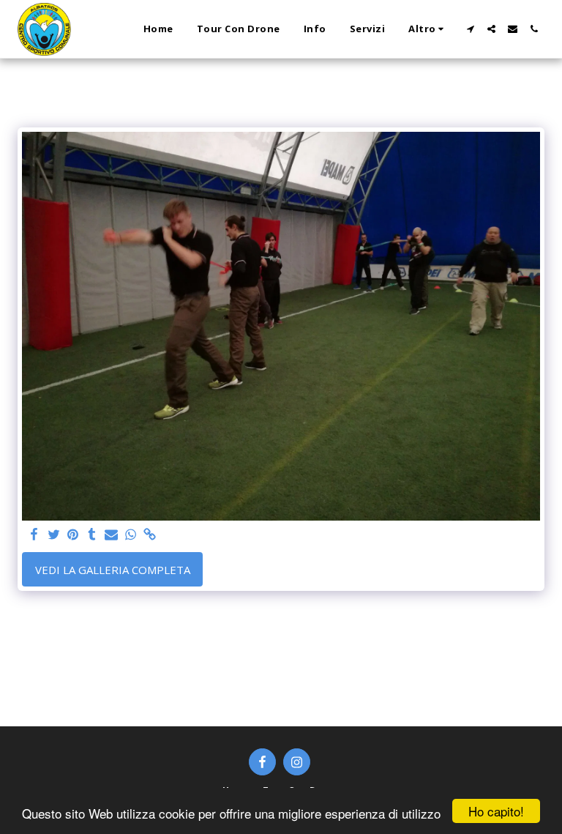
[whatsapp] (131, 535)
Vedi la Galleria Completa (112, 569)
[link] (150, 535)
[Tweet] (54, 535)
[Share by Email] (112, 535)
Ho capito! (496, 811)
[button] (470, 29)
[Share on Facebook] (35, 535)
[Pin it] (73, 535)
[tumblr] (92, 535)
